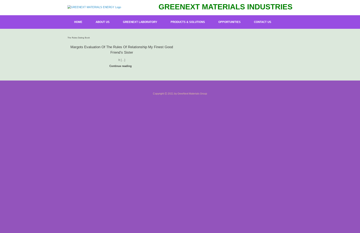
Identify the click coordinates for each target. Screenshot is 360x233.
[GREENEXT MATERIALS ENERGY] (94, 7)
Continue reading (120, 66)
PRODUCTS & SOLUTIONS (188, 22)
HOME (78, 22)
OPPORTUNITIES (229, 22)
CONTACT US (262, 22)
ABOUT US (103, 22)
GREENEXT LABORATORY (140, 22)
